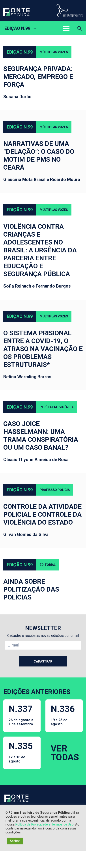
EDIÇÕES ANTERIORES (36, 691)
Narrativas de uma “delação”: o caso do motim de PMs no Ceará (38, 155)
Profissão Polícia (55, 490)
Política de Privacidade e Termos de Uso (44, 824)
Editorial (48, 565)
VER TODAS (65, 752)
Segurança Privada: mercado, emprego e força (38, 76)
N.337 (21, 715)
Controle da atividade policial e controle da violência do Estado (42, 514)
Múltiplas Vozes (54, 52)
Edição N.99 (20, 52)
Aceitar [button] (15, 841)
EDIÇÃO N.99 (17, 28)
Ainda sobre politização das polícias (31, 589)
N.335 (21, 752)
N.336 (63, 715)
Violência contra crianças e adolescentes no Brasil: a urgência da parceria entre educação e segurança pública (40, 250)
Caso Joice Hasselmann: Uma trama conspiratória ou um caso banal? (40, 435)
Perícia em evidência (56, 407)
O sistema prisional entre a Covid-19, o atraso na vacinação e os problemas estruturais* (43, 348)
